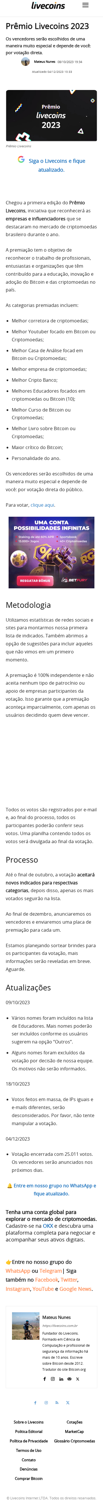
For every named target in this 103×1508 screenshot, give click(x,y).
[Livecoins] (48, 5)
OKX (48, 1225)
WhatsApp (18, 1270)
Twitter (69, 1279)
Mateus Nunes (44, 61)
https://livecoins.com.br (59, 1325)
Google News (76, 1288)
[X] (78, 1378)
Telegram (50, 1270)
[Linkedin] (61, 1378)
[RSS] (57, 1403)
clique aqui (42, 505)
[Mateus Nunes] (27, 61)
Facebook (46, 1279)
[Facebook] (44, 1378)
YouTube (43, 1288)
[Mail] (69, 1378)
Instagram (18, 1288)
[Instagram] (53, 1378)
